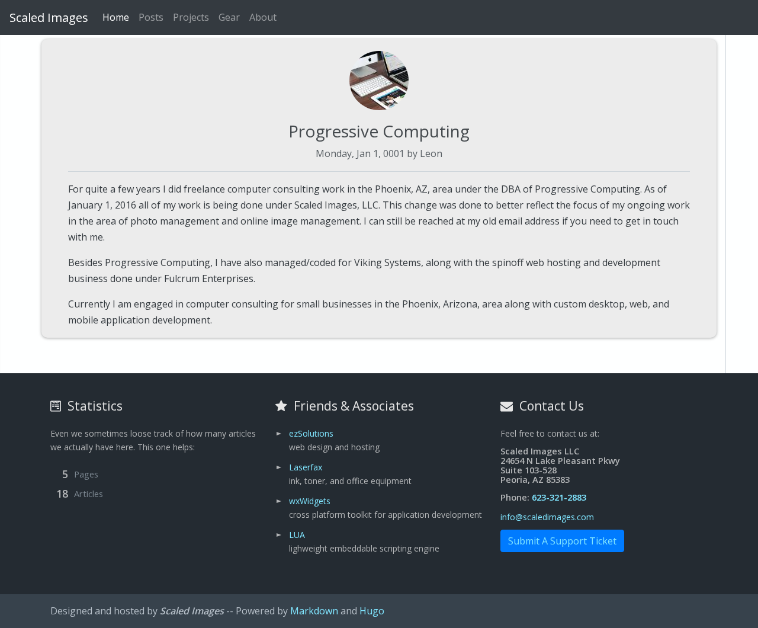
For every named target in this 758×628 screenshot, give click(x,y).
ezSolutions (311, 433)
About (263, 17)
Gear (229, 17)
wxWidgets (309, 501)
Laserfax (305, 467)
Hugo (371, 610)
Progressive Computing (379, 131)
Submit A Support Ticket (562, 540)
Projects (191, 17)
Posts (151, 17)
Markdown (314, 610)
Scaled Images (48, 17)
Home (115, 17)
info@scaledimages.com (547, 517)
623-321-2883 (559, 497)
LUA (297, 534)
